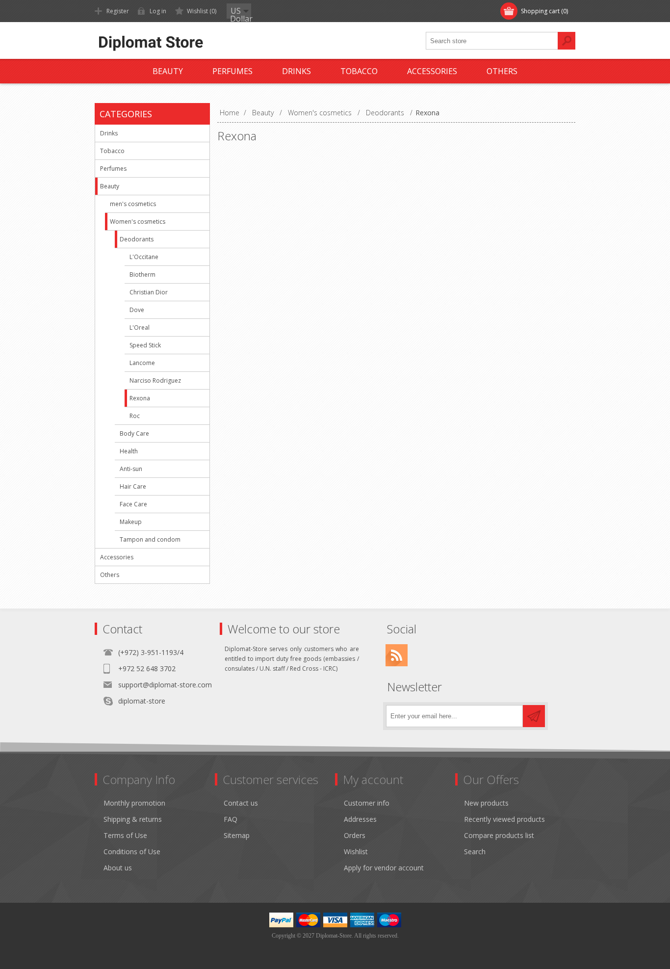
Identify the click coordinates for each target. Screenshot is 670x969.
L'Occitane (143, 257)
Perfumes (113, 168)
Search (475, 851)
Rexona (139, 398)
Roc (134, 416)
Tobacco (112, 151)
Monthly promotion (134, 803)
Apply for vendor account (384, 867)
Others (109, 575)
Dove (136, 310)
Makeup (131, 522)
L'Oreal (139, 327)
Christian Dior (148, 292)
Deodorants (137, 239)
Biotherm (142, 274)
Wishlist (356, 851)
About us (117, 867)
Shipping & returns (132, 819)
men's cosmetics (133, 204)
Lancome (142, 363)
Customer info (366, 803)
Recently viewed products (504, 819)
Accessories (116, 557)
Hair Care (133, 486)
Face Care (133, 504)
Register (117, 11)
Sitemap (237, 835)
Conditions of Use (131, 851)
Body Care (134, 433)
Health (129, 451)
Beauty (109, 186)
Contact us (241, 803)
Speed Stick (145, 345)
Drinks (109, 133)
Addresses (360, 819)
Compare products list (499, 835)
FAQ (230, 819)
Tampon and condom (150, 539)
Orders (354, 835)
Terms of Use (125, 835)
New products (486, 803)
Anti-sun (131, 469)
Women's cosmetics (137, 221)
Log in (158, 11)
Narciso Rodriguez (155, 380)
